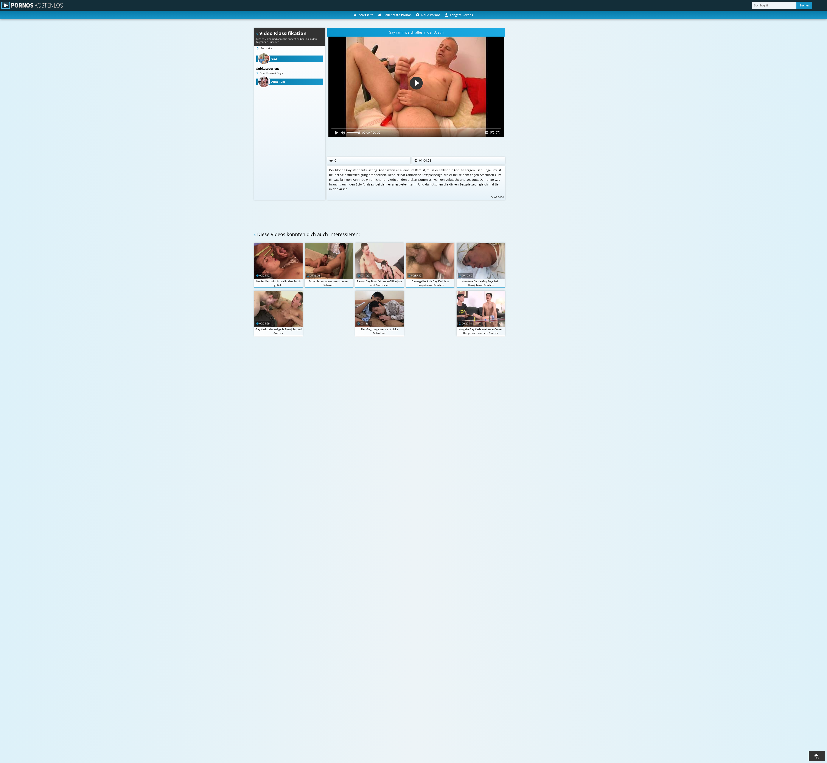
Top (817, 757)
